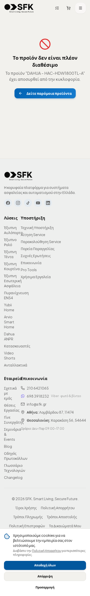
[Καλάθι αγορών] (69, 8)
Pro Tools (29, 269)
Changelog (13, 477)
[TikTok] (28, 203)
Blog (8, 446)
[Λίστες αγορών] (57, 8)
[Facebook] (8, 203)
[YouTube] (38, 203)
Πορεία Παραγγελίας (37, 248)
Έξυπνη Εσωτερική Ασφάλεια (13, 280)
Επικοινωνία (31, 262)
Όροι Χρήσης (26, 507)
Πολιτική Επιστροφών (27, 526)
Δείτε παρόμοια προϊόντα (49, 93)
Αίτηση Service (33, 234)
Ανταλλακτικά (15, 365)
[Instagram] (18, 203)
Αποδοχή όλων (45, 565)
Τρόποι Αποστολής (62, 516)
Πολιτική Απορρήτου (46, 551)
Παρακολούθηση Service (41, 241)
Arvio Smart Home (9, 322)
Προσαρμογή (45, 587)
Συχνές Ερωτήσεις (36, 255)
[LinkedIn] (48, 203)
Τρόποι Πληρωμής (28, 516)
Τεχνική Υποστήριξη (37, 227)
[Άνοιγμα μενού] (80, 8)
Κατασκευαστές (17, 346)
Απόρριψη (45, 576)
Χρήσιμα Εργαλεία (36, 276)
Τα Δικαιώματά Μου (65, 526)
